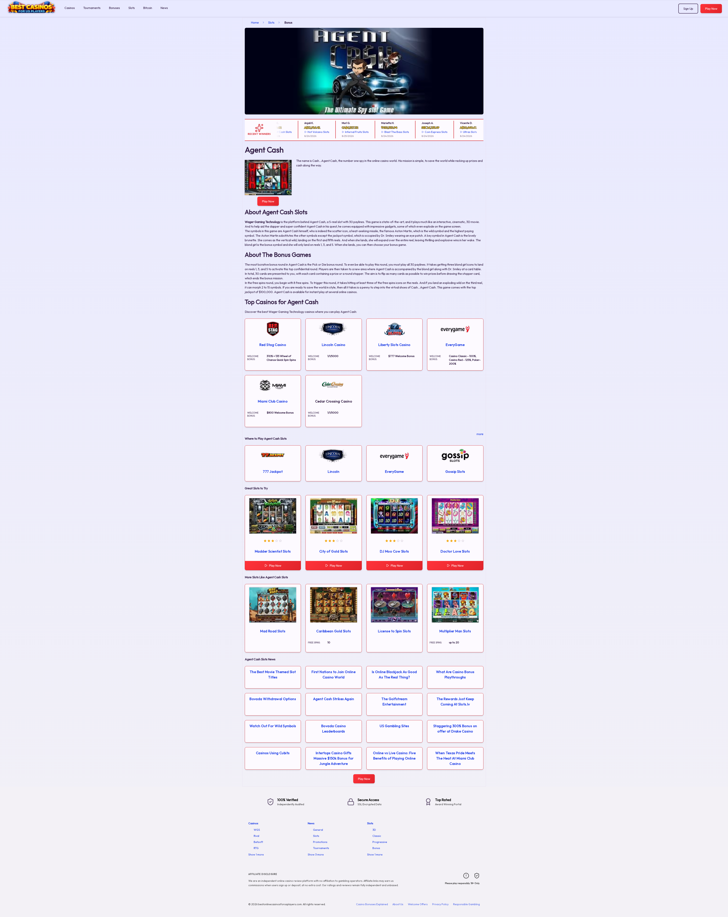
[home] (31, 14)
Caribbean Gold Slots (333, 631)
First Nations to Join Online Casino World (334, 674)
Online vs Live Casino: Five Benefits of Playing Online (394, 755)
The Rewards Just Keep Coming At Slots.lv (455, 701)
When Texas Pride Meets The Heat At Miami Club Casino (455, 758)
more (480, 434)
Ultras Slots (451, 132)
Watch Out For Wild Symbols (273, 726)
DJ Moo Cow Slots (394, 551)
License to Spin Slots (394, 631)
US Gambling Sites (394, 726)
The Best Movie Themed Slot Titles (273, 674)
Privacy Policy (440, 904)
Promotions (320, 842)
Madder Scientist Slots (273, 551)
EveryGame (455, 345)
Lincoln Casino (333, 345)
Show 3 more (316, 854)
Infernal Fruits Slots (338, 132)
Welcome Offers (418, 904)
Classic (376, 836)
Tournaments (91, 8)
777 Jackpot (273, 471)
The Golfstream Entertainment (394, 701)
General (318, 830)
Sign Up (688, 8)
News (164, 8)
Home (255, 22)
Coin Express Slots (417, 132)
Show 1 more (256, 854)
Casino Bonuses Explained (372, 904)
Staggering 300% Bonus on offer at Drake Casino (455, 728)
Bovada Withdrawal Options (273, 699)
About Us (397, 904)
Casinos (70, 8)
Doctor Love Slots (455, 551)
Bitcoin (147, 8)
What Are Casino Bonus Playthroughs (455, 674)
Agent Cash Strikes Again (333, 699)
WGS (257, 830)
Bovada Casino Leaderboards (333, 728)
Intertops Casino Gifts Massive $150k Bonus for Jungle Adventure (333, 758)
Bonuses (114, 8)
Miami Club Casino (273, 401)
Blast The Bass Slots (377, 132)
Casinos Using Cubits (273, 753)
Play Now (711, 8)
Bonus (376, 848)
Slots (131, 8)
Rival (256, 836)
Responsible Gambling (466, 904)
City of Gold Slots (333, 551)
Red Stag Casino (272, 345)
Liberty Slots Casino (394, 345)
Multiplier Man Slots (455, 631)
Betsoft (258, 842)
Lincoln (333, 471)
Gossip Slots (455, 471)
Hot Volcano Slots (299, 132)
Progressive (379, 842)
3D (374, 830)
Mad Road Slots (272, 631)
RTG (256, 848)
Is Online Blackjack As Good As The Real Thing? (394, 674)
